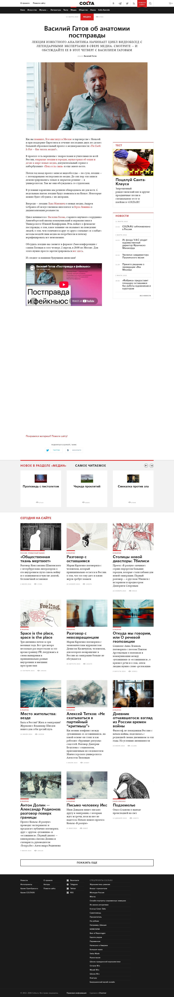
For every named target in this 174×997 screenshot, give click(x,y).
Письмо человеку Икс (87, 805)
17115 (41, 502)
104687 (86, 762)
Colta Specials (104, 10)
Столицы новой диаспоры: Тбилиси (131, 559)
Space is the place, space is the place (37, 635)
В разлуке (71, 553)
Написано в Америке (99, 945)
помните (39, 139)
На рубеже (94, 921)
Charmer (102, 993)
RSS (72, 893)
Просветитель (96, 917)
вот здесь (78, 251)
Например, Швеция (98, 925)
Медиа (73, 10)
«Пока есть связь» (53, 166)
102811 (134, 671)
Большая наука (96, 950)
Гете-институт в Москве (58, 139)
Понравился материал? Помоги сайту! (46, 436)
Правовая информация (76, 993)
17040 (133, 502)
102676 (89, 584)
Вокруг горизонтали (98, 889)
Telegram (74, 884)
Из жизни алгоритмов (99, 905)
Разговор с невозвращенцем (83, 635)
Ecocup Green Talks (98, 909)
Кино (22, 10)
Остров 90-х (95, 966)
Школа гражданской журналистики (105, 962)
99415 (134, 591)
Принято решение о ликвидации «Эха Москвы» (133, 267)
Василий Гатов (90, 56)
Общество (83, 10)
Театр (65, 10)
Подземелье (124, 805)
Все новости (145, 295)
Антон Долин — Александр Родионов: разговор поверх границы (40, 811)
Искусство (32, 10)
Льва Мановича (56, 204)
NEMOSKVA (95, 929)
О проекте (24, 3)
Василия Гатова (56, 217)
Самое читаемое (90, 465)
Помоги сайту (39, 3)
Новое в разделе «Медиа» (43, 465)
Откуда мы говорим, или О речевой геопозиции (132, 637)
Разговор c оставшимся (78, 559)
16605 (87, 502)
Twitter (73, 889)
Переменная (95, 941)
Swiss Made (95, 954)
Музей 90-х (94, 970)
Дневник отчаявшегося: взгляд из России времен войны (133, 720)
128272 (136, 818)
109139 (40, 850)
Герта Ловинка (82, 207)
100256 (43, 670)
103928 (41, 734)
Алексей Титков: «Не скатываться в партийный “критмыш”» (86, 720)
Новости (24, 880)
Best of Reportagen (97, 933)
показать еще (87, 863)
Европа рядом (96, 937)
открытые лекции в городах (51, 160)
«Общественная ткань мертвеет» (35, 559)
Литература (55, 10)
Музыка (42, 10)
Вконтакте (74, 880)
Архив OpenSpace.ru (29, 889)
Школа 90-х (95, 974)
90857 (85, 828)
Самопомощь (95, 913)
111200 (134, 746)
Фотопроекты (26, 884)
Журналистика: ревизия (100, 884)
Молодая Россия (97, 893)
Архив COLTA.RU (27, 893)
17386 (39, 584)
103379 (89, 664)
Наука (93, 10)
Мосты (93, 897)
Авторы (47, 884)
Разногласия (95, 958)
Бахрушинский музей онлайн (102, 982)
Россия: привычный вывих (32, 553)
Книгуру (93, 978)
